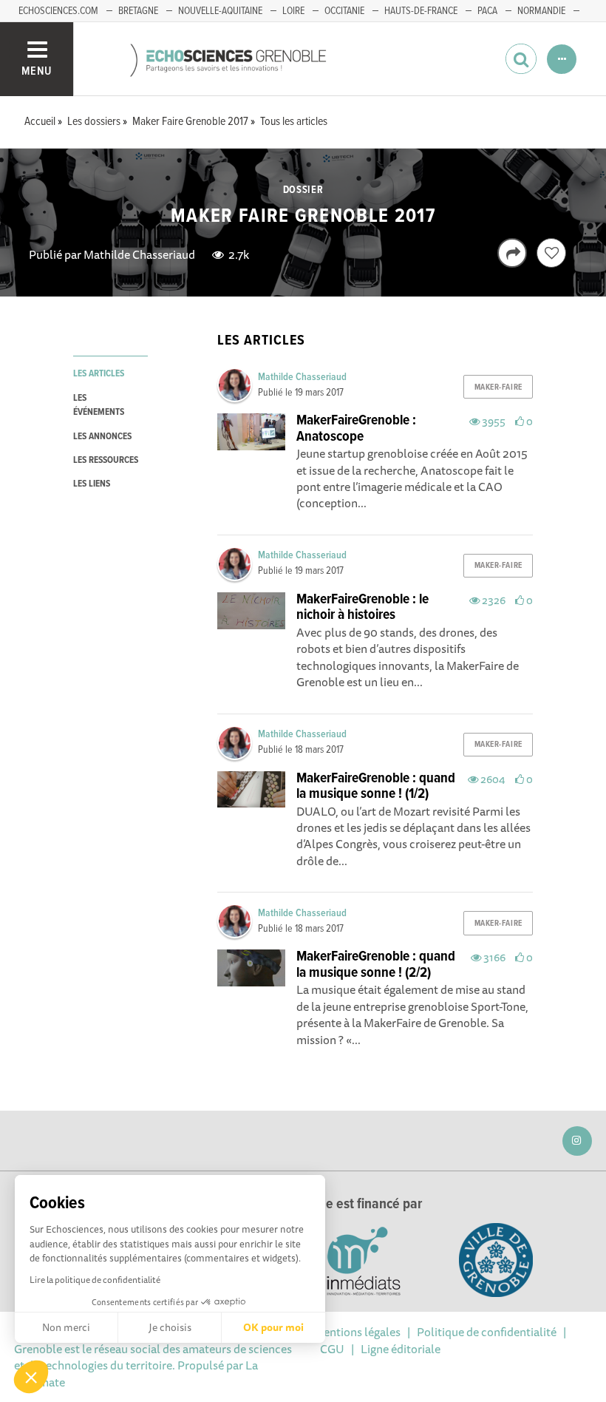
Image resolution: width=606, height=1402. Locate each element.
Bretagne (138, 11)
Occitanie (344, 11)
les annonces (102, 436)
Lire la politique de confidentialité (95, 1280)
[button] (31, 1377)
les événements (98, 405)
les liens (91, 484)
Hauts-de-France (420, 11)
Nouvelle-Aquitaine (220, 11)
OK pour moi (273, 1327)
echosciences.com (58, 11)
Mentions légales (357, 1331)
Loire (293, 11)
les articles (98, 374)
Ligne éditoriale (400, 1348)
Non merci (66, 1327)
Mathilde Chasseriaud (139, 254)
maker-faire (498, 387)
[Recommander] (551, 253)
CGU (332, 1348)
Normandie (541, 11)
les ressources (105, 460)
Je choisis (170, 1327)
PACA (487, 11)
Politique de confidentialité (486, 1331)
